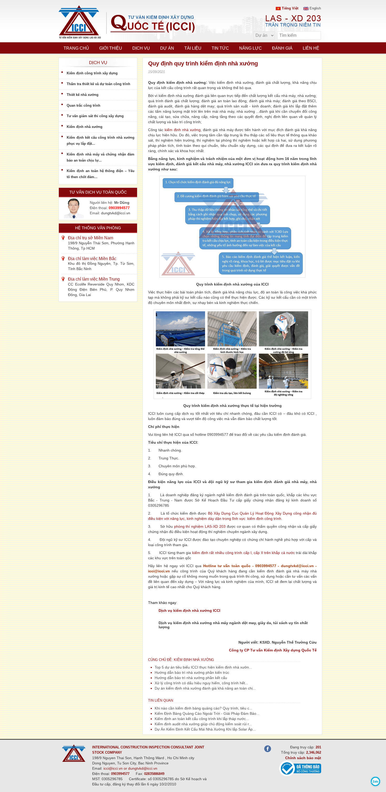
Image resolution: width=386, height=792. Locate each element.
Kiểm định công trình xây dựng (92, 73)
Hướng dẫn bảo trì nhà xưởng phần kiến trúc (192, 672)
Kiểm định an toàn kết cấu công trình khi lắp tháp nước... (202, 719)
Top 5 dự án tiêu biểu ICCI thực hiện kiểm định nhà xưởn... (203, 667)
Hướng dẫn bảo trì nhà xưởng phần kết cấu (191, 678)
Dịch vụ (141, 48)
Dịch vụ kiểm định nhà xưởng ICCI (189, 610)
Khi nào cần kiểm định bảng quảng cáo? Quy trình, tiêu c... (203, 708)
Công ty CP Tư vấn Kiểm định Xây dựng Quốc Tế (273, 650)
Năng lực (250, 48)
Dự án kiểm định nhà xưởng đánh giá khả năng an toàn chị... (205, 688)
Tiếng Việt (289, 8)
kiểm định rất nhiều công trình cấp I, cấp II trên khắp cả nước (244, 553)
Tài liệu (192, 48)
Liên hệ (311, 48)
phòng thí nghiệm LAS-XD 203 (200, 526)
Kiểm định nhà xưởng (84, 127)
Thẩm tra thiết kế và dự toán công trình (98, 84)
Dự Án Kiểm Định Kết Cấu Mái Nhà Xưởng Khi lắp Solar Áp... (205, 729)
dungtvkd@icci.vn (115, 213)
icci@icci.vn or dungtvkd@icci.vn (130, 768)
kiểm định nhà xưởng (183, 130)
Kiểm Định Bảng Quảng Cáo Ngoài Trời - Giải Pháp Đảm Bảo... (207, 713)
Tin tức (220, 48)
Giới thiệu (110, 48)
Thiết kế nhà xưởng (82, 95)
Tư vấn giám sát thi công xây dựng (95, 116)
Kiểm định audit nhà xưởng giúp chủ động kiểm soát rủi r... (203, 724)
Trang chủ (76, 48)
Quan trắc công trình (83, 105)
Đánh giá (282, 48)
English (315, 8)
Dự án (167, 48)
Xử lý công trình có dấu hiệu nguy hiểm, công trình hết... (201, 683)
